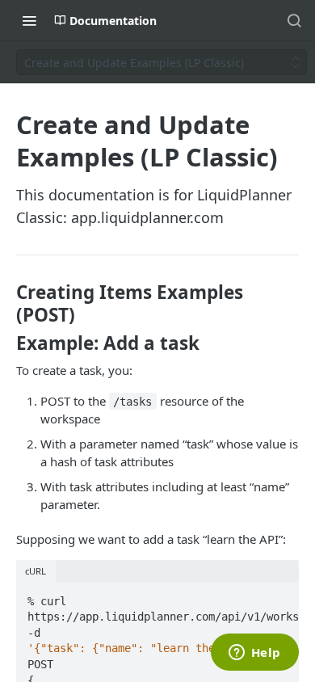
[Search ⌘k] (294, 20)
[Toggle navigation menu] (29, 20)
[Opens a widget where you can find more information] (254, 654)
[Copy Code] (279, 596)
